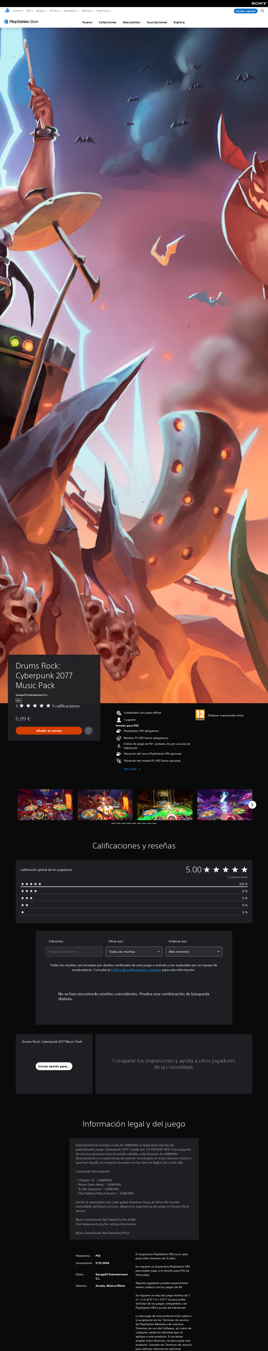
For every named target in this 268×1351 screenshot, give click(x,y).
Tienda (17, 10)
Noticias (86, 10)
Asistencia (102, 10)
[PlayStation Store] (22, 21)
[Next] (252, 805)
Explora (179, 22)
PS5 (28, 10)
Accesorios (69, 10)
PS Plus (54, 10)
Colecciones (107, 22)
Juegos (40, 10)
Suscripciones (157, 22)
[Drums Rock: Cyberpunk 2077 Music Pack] (45, 804)
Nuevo (87, 22)
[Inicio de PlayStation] (7, 11)
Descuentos (131, 22)
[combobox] (74, 951)
